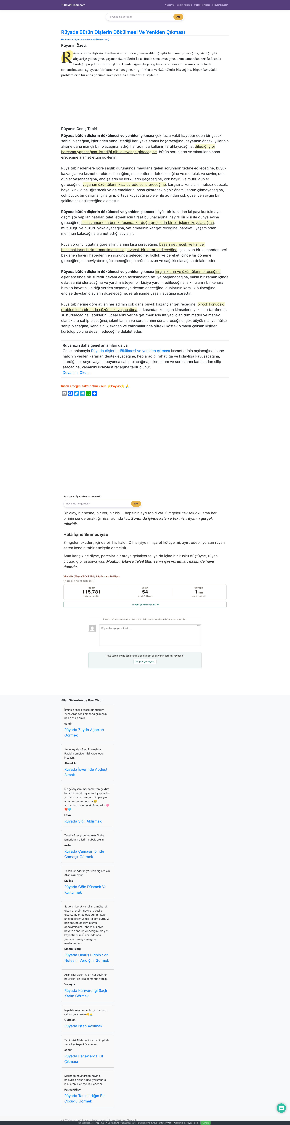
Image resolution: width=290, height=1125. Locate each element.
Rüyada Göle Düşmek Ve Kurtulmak (85, 889)
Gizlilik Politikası (202, 4)
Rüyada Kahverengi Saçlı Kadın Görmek (85, 993)
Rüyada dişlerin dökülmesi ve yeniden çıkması (130, 351)
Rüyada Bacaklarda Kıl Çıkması (83, 1059)
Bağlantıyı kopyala (145, 661)
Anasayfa (169, 4)
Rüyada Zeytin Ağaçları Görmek (84, 732)
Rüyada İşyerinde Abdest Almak (85, 772)
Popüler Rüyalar (220, 4)
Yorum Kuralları (184, 4)
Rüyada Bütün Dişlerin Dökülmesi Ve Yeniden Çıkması (123, 32)
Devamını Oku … (76, 372)
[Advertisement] (145, 104)
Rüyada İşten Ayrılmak (83, 1026)
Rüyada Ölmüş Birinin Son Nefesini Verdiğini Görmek (86, 958)
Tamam (205, 1123)
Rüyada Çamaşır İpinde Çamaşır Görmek (84, 854)
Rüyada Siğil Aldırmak (83, 821)
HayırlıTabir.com (74, 5)
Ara (178, 16)
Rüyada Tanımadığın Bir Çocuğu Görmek (84, 1098)
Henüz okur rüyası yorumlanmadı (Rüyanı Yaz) (85, 39)
